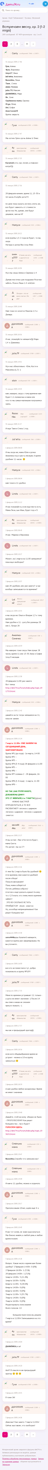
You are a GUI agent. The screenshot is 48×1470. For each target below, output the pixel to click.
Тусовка (28, 18)
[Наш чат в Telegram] (45, 3)
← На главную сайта (31, 3)
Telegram (6, 1464)
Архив (4, 18)
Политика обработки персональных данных (19, 1458)
